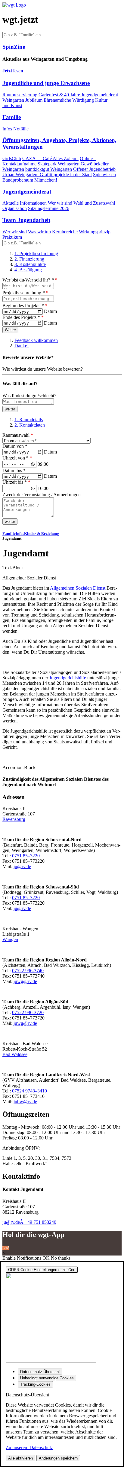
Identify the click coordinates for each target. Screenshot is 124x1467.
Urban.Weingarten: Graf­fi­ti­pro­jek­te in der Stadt (47, 174)
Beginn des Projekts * (25, 305)
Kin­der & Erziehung (41, 533)
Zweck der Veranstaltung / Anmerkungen (41, 494)
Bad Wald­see (14, 1054)
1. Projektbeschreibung (36, 253)
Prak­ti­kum (12, 237)
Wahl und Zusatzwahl (94, 203)
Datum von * (14, 446)
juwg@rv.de (25, 981)
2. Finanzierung (29, 258)
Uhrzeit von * (17, 457)
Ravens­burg (13, 819)
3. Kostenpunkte (30, 264)
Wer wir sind (60, 203)
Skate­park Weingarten (58, 163)
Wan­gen (10, 939)
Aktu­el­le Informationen (24, 203)
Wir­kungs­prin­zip (94, 231)
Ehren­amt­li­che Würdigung (69, 100)
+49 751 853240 (40, 1222)
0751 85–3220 (26, 855)
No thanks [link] (60, 1258)
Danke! (21, 345)
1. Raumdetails (28, 419)
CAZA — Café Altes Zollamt (50, 158)
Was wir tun (39, 231)
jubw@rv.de (25, 1101)
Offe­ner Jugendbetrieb (94, 169)
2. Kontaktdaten (29, 424)
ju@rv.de (22, 866)
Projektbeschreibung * (25, 292)
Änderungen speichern (58, 1458)
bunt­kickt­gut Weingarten (48, 169)
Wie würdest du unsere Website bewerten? (42, 369)
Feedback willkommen (36, 340)
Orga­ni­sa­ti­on (14, 208)
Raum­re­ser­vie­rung (19, 94)
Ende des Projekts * (23, 317)
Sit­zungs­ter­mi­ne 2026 (48, 208)
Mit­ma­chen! (45, 179)
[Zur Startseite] (14, 4)
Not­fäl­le (21, 128)
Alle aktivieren (20, 1458)
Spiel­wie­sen (104, 174)
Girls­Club (11, 158)
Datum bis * (14, 470)
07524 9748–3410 (29, 1090)
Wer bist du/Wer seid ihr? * (29, 279)
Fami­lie (9, 533)
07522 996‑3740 (28, 970)
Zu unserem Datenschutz (29, 1447)
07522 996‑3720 (28, 1012)
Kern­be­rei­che (65, 231)
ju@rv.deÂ (13, 1222)
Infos (7, 128)
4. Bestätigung (28, 269)
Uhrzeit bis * (16, 482)
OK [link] (46, 1258)
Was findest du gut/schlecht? (29, 395)
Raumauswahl (17, 435)
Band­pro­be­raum (17, 179)
